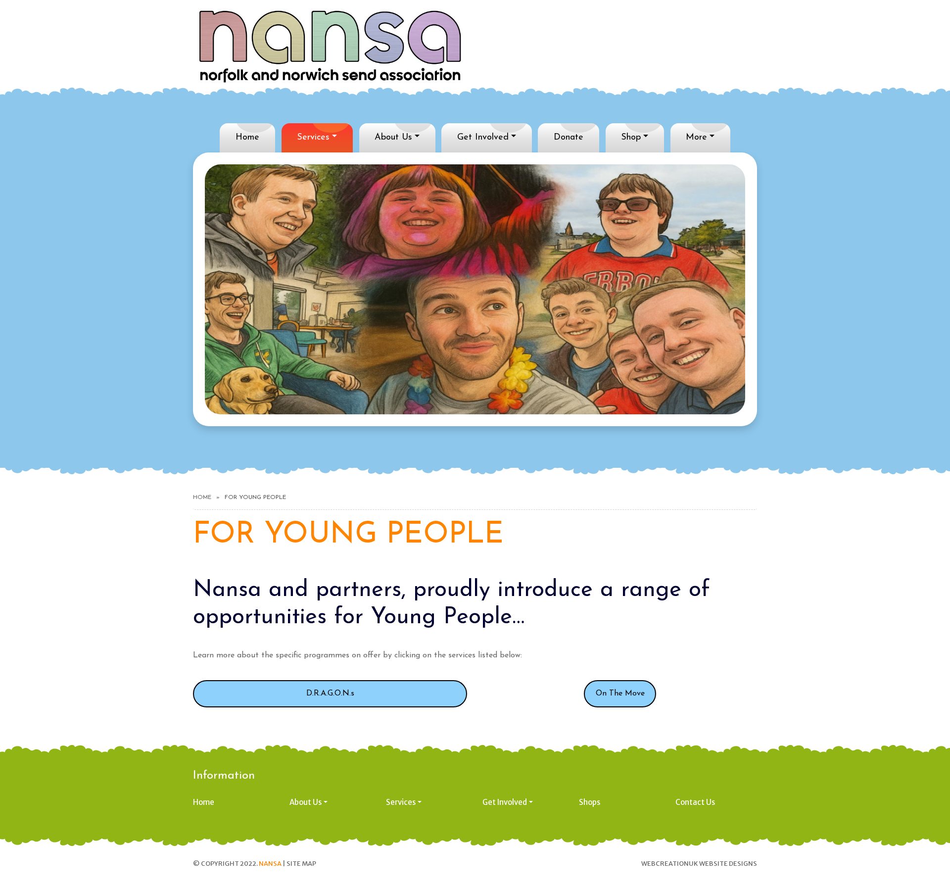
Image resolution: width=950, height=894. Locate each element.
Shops (589, 802)
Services (313, 137)
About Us (393, 137)
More (696, 137)
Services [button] (401, 802)
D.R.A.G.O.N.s (330, 693)
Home (247, 137)
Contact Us (695, 802)
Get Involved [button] (504, 802)
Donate (568, 137)
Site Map (301, 863)
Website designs (728, 863)
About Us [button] (305, 802)
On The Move (620, 693)
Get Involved (483, 137)
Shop (631, 137)
